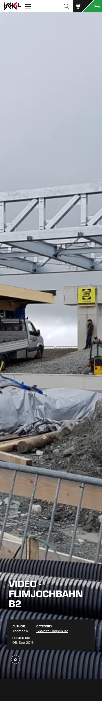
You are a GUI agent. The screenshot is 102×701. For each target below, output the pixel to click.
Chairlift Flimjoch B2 (52, 631)
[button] (66, 6)
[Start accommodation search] (92, 6)
